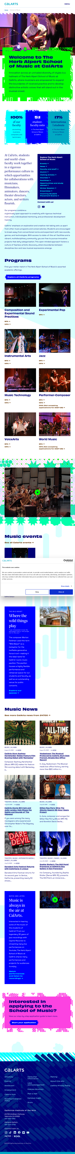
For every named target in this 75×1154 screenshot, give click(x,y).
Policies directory (35, 1089)
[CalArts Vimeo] (23, 1132)
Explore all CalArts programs (23, 277)
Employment (10, 1090)
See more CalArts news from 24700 (26, 715)
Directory (9, 1077)
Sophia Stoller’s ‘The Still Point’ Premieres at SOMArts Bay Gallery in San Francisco (54, 867)
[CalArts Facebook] (19, 1132)
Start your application (24, 1022)
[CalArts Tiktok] (10, 1132)
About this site (57, 1081)
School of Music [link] (15, 10)
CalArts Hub (10, 1094)
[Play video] (37, 492)
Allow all (61, 592)
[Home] (11, 4)
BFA (6, 321)
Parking (53, 1077)
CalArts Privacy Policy (60, 1086)
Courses (44, 178)
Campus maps (34, 1098)
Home (6, 10)
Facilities (44, 180)
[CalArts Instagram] (6, 1132)
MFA (7, 324)
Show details (65, 586)
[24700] (8, 1136)
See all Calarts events (18, 543)
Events (43, 163)
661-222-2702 (10, 1124)
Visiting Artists (47, 175)
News (42, 166)
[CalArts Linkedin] (14, 1132)
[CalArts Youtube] (28, 1132)
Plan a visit (32, 1094)
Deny (37, 592)
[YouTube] (43, 206)
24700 (19, 750)
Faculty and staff (48, 169)
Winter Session (47, 188)
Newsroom (9, 1086)
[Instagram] (39, 206)
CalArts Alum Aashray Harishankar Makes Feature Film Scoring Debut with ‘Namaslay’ (20, 756)
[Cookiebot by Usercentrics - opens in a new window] (65, 560)
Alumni (43, 172)
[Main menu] (67, 4)
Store (30, 1102)
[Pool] (17, 1136)
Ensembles (45, 191)
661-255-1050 (10, 1119)
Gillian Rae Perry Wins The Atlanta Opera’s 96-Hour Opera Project (54, 810)
